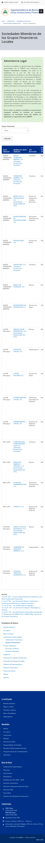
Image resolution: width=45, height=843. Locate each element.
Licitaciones (7, 735)
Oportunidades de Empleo (12, 745)
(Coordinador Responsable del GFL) (19, 200)
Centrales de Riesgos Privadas (14, 661)
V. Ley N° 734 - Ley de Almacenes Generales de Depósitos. (22, 612)
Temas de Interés (9, 671)
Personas (6, 770)
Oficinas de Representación (12, 664)
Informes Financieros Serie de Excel (15, 786)
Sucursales (7, 793)
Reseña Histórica (9, 627)
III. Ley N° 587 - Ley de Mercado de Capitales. (18, 605)
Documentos (7, 773)
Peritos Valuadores (9, 646)
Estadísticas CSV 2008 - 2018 (13, 780)
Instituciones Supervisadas (12, 23)
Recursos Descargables (31, 2)
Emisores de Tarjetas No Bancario (15, 658)
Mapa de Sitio (39, 839)
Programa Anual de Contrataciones (15, 751)
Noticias (6, 738)
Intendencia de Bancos (24, 21)
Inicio (3, 21)
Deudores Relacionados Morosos (14, 748)
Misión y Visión (8, 707)
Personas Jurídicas (12, 648)
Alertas (5, 674)
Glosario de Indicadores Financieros (15, 796)
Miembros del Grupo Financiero (20, 151)
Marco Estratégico (9, 713)
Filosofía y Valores (9, 710)
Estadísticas (7, 776)
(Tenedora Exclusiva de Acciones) (18, 160)
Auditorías (6, 654)
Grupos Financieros (12, 642)
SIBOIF (21, 837)
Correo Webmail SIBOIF (11, 2)
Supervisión (11, 21)
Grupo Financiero (8, 126)
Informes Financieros (10, 668)
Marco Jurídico (8, 634)
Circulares (6, 630)
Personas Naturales (12, 651)
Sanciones (6, 755)
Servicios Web (8, 790)
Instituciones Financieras (14, 640)
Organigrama (7, 716)
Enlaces (6, 677)
